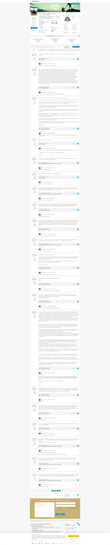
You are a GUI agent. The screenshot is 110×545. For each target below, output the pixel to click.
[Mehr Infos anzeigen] (67, 19)
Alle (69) (34, 50)
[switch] (39, 543)
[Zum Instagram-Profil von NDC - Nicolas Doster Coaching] (51, 31)
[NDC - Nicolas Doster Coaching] (34, 12)
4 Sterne (73, 17)
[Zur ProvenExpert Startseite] (35, 2)
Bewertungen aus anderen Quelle (34, 22)
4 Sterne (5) (50, 50)
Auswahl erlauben (73, 538)
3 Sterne (73, 18)
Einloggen (77, 1)
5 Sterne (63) (42, 50)
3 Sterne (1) (59, 50)
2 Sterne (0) (67, 50)
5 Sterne (73, 16)
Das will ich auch (72, 1)
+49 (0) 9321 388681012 (43, 29)
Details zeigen (61, 543)
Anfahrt (41, 25)
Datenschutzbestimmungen (64, 516)
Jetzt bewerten (34, 27)
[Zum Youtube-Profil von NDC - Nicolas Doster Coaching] (53, 31)
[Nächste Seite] (60, 491)
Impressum (41, 31)
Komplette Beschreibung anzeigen (44, 18)
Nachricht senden (60, 514)
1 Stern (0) (76, 50)
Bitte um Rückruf (59, 508)
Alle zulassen (73, 536)
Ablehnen (73, 540)
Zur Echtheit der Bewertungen (34, 25)
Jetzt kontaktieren (76, 3)
